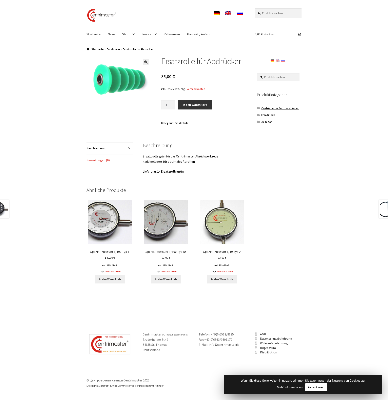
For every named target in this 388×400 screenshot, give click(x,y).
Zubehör (266, 122)
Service (146, 34)
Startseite (93, 34)
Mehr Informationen (290, 387)
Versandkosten (196, 89)
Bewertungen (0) (98, 160)
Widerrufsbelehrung (274, 343)
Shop (125, 34)
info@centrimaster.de (224, 345)
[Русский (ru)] (283, 60)
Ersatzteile (113, 49)
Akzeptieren (316, 387)
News (111, 34)
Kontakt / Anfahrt (199, 34)
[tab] (109, 148)
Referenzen (172, 34)
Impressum (268, 348)
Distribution (268, 352)
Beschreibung (95, 148)
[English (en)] (277, 60)
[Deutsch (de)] (272, 60)
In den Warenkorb (194, 105)
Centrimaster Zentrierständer (280, 108)
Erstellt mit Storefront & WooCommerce (108, 385)
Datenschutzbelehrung (276, 338)
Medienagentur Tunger (151, 385)
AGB (263, 334)
